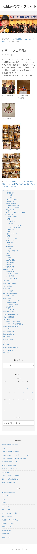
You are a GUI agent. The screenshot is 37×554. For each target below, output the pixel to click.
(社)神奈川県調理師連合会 (8, 492)
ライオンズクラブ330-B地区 (9, 513)
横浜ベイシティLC (8, 184)
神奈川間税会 (5, 533)
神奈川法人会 (6, 337)
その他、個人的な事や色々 (10, 347)
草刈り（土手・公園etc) (13, 208)
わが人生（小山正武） (12, 199)
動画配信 (12, 197)
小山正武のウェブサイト (18, 6)
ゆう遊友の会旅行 (8, 339)
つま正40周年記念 (11, 203)
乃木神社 (8, 258)
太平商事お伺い (6, 472)
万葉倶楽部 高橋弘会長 (12, 205)
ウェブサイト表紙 (8, 350)
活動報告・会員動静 (12, 217)
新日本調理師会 (7, 288)
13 (23, 392)
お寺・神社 (6, 253)
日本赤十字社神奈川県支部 (10, 314)
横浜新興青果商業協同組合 (10, 326)
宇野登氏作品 (10, 295)
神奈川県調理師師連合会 (10, 293)
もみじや (5, 342)
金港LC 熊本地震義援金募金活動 (10, 479)
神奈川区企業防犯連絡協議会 (14, 324)
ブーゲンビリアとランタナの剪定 (10, 451)
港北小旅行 (9, 307)
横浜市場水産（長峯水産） (10, 283)
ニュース (5, 191)
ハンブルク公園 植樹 (16, 225)
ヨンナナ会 (9, 223)
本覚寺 (8, 255)
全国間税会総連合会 (7, 516)
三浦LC (8, 244)
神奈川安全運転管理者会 (13, 322)
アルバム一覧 (5, 506)
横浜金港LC (14, 186)
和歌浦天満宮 (10, 262)
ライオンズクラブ (8, 214)
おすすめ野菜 (10, 271)
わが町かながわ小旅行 (12, 304)
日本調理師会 (10, 291)
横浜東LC (7, 186)
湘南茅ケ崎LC (10, 242)
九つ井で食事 (5, 448)
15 (32, 392)
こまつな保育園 (7, 286)
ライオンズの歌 (10, 221)
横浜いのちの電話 (6, 530)
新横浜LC (30, 181)
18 (14, 396)
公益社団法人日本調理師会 (9, 523)
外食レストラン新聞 (12, 274)
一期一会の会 (10, 309)
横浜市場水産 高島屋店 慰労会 (10, 444)
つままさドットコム (7, 496)
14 (27, 392)
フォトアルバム (22, 181)
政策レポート (14, 195)
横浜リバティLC (10, 240)
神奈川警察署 (6, 319)
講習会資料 (6, 353)
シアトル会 (9, 248)
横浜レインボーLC (20, 184)
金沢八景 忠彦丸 (6, 537)
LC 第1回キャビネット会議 (9, 468)
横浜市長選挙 (10, 193)
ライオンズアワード (12, 251)
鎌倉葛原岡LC (10, 246)
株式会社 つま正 (8, 269)
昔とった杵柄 (10, 210)
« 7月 (4, 410)
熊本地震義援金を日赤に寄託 (9, 462)
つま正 (3, 499)
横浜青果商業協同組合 (9, 331)
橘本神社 (8, 264)
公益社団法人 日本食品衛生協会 (10, 520)
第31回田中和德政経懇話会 (9, 465)
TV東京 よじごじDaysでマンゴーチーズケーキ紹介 (15, 455)
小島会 (8, 328)
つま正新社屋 (10, 201)
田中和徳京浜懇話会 (8, 267)
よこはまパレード (15, 227)
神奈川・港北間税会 (8, 317)
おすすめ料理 (12, 181)
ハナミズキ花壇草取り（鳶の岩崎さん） (12, 475)
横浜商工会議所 (7, 298)
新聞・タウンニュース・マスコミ (15, 212)
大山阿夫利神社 (10, 260)
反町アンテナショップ (12, 300)
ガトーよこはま (7, 280)
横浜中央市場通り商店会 (10, 311)
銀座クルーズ (14, 278)
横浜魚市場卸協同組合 (9, 334)
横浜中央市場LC (10, 229)
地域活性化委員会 (11, 302)
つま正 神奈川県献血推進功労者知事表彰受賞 (14, 458)
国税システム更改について (9, 482)
